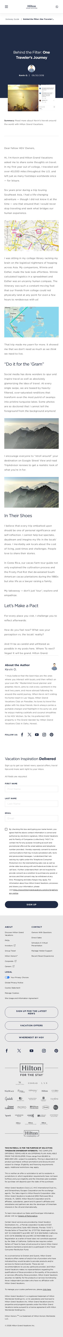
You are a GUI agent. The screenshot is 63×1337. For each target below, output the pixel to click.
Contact (36, 927)
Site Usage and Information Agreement (21, 998)
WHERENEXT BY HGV (31, 1037)
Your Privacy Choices (20, 977)
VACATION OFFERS (31, 1025)
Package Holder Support (41, 951)
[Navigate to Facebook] (22, 734)
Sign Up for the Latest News (31, 1012)
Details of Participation (27, 1216)
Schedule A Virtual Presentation (39, 944)
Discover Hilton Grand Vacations (14, 933)
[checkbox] (6, 829)
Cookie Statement (12, 988)
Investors (9, 946)
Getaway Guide (12, 19)
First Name (11, 783)
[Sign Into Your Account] (57, 7)
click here (47, 1289)
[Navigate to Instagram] (44, 734)
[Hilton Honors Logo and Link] (31, 1133)
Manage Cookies (12, 993)
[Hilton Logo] (31, 1070)
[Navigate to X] (29, 734)
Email (8, 813)
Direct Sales (36, 938)
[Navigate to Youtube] (37, 734)
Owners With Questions (41, 932)
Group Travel (10, 951)
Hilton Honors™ (11, 956)
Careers (8, 966)
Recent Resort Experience (42, 956)
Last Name (11, 798)
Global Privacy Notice (14, 983)
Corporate (9, 961)
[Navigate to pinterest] (51, 734)
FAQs (7, 940)
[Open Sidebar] (6, 7)
